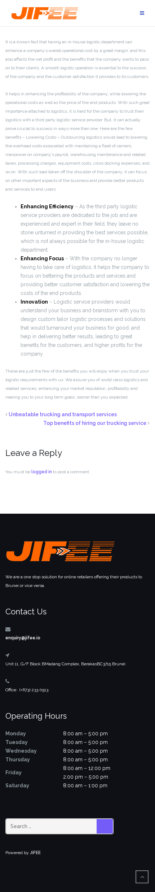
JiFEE (35, 852)
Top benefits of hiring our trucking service (94, 423)
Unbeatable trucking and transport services (63, 414)
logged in (41, 471)
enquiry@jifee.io (22, 637)
